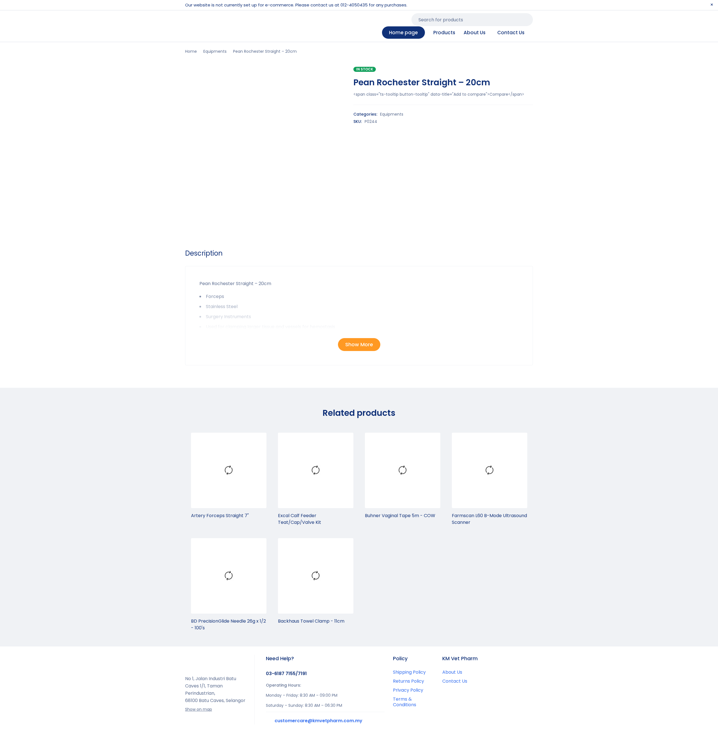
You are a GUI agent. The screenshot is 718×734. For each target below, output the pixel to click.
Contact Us (454, 681)
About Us (452, 672)
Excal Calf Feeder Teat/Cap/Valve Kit (299, 519)
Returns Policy (408, 681)
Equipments (215, 51)
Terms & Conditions (404, 702)
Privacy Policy (408, 690)
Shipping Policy (409, 672)
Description (204, 253)
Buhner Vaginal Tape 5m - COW (400, 515)
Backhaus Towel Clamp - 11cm (311, 621)
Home (191, 51)
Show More (359, 344)
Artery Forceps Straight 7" (220, 515)
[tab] (204, 253)
